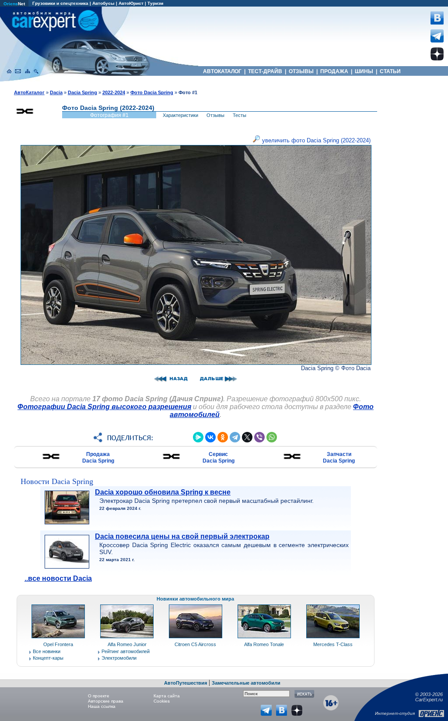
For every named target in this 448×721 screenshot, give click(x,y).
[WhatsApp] (271, 437)
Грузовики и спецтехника (60, 3)
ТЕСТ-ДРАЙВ (265, 71)
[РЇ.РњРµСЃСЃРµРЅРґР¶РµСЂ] (198, 437)
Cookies (162, 701)
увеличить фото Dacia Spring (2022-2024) (315, 140)
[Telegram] (235, 437)
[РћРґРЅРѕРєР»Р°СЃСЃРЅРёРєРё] (222, 437)
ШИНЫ (364, 71)
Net (14, 3)
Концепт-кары (48, 658)
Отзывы (215, 115)
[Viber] (259, 437)
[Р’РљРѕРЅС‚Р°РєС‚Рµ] (210, 437)
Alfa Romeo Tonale (264, 644)
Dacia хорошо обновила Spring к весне (163, 492)
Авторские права (105, 701)
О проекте (98, 695)
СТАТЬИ (390, 71)
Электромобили (119, 658)
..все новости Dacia (58, 578)
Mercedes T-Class (333, 644)
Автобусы (103, 3)
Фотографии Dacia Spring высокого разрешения (104, 406)
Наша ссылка (102, 706)
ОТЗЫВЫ (301, 71)
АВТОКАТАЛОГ (222, 71)
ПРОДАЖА (334, 71)
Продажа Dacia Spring (98, 457)
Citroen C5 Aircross (195, 644)
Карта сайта (167, 695)
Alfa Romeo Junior (127, 644)
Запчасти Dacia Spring (339, 457)
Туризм (155, 3)
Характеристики (180, 115)
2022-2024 (113, 92)
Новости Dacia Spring (57, 481)
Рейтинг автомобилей (126, 651)
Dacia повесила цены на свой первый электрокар (182, 536)
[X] (247, 437)
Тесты (239, 115)
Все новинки (46, 651)
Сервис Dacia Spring (218, 457)
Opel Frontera (58, 644)
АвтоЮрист (131, 3)
